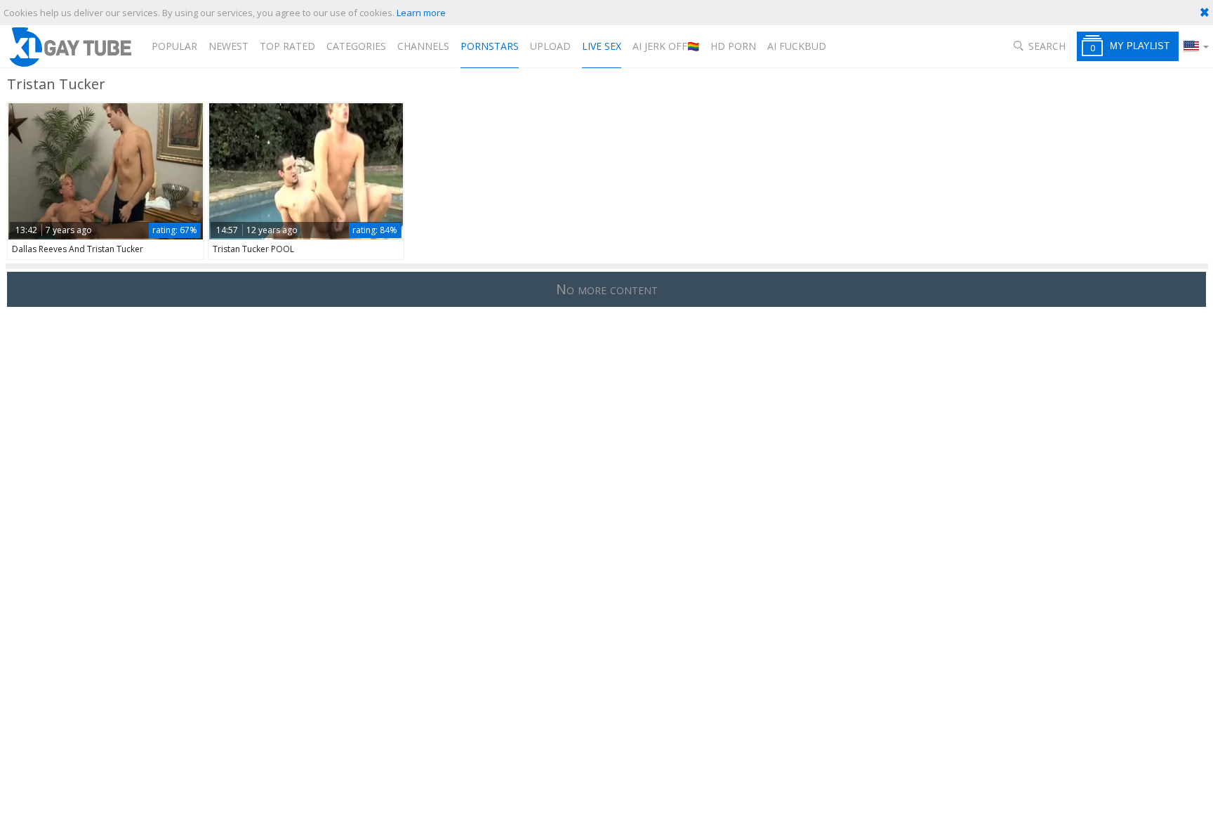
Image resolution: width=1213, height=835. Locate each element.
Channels (423, 46)
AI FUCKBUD (796, 46)
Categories (356, 46)
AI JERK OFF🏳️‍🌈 (665, 46)
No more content (607, 289)
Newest (228, 46)
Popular (174, 46)
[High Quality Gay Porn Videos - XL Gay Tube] (69, 46)
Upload (550, 46)
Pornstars (489, 46)
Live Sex (601, 46)
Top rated (287, 46)
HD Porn (733, 46)
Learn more (421, 12)
